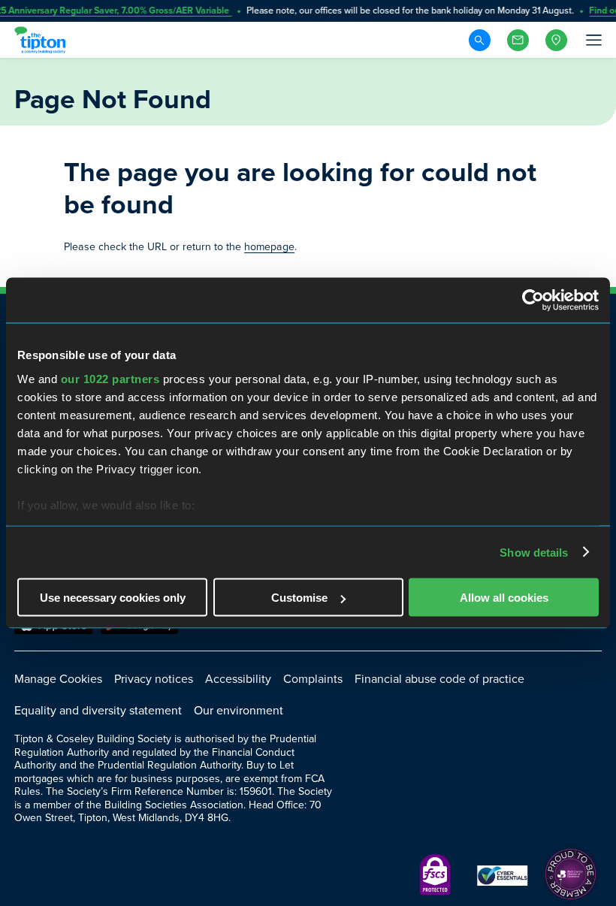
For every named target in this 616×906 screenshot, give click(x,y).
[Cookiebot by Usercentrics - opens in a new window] (533, 300)
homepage (269, 247)
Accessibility (238, 678)
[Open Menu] (593, 40)
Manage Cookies (58, 678)
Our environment (238, 710)
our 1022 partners (110, 378)
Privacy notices (153, 678)
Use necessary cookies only (113, 597)
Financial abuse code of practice (439, 678)
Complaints (313, 678)
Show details (534, 551)
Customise (299, 597)
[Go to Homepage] (42, 39)
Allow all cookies (504, 597)
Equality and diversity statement (98, 710)
